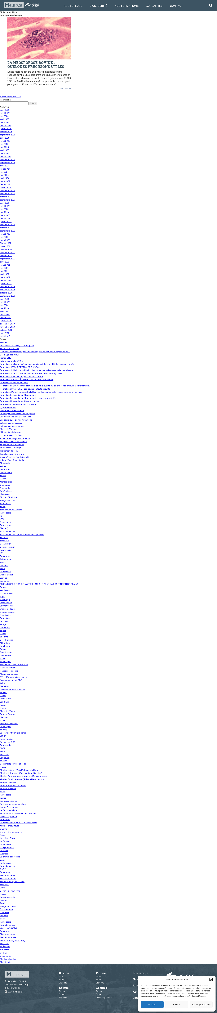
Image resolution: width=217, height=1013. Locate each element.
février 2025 (5, 156)
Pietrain (3, 705)
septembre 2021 (7, 258)
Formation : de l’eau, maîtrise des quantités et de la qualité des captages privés (37, 364)
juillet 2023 (5, 206)
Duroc (3, 708)
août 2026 (4, 110)
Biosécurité (98, 5)
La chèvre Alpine (8, 838)
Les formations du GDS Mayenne (15, 417)
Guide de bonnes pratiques (12, 689)
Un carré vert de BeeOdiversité (14, 457)
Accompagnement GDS (11, 680)
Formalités (5, 819)
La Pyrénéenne (7, 847)
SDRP (3, 736)
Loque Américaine (8, 801)
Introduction (5, 469)
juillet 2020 (5, 302)
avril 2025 (4, 150)
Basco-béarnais (7, 897)
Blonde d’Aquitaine (8, 497)
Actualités (154, 5)
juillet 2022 (5, 234)
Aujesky (3, 730)
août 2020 (4, 299)
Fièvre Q (4, 528)
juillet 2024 (5, 169)
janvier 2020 (6, 320)
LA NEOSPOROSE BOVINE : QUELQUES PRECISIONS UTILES (35, 64)
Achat (2, 568)
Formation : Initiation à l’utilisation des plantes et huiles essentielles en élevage (36, 370)
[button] (211, 979)
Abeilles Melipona (8, 788)
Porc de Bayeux (7, 714)
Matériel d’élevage (8, 429)
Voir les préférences (201, 1004)
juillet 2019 (5, 336)
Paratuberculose (7, 531)
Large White (5, 699)
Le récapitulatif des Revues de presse (17, 413)
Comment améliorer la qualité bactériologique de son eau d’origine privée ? (35, 351)
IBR (1, 516)
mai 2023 (4, 212)
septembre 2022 (7, 231)
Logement (4, 581)
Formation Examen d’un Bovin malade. (18, 404)
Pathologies (5, 513)
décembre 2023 (7, 190)
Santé (2, 506)
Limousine (5, 494)
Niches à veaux (7, 593)
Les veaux (5, 621)
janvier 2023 (6, 221)
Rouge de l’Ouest (8, 906)
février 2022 (5, 243)
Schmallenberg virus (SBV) (12, 881)
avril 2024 (4, 178)
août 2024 (4, 166)
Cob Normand (6, 652)
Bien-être (4, 578)
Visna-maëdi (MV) (8, 928)
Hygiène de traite (8, 407)
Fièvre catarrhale (8, 878)
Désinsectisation (7, 547)
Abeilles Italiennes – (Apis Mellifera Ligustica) (21, 773)
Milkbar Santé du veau (10, 432)
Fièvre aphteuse (7, 875)
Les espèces (73, 5)
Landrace (4, 702)
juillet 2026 (5, 113)
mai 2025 (4, 147)
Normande (5, 488)
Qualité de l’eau (7, 609)
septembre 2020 (7, 296)
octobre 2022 (6, 228)
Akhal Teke (5, 643)
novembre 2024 (7, 159)
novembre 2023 (7, 193)
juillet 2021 (5, 265)
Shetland (4, 637)
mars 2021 (5, 277)
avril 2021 (4, 274)
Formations (5, 571)
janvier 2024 (6, 187)
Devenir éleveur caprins (11, 832)
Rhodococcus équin (9, 671)
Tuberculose (6, 559)
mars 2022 (5, 240)
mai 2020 (4, 308)
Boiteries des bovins (9, 348)
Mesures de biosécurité (11, 509)
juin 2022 (4, 237)
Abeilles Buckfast (8, 782)
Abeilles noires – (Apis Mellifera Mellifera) (19, 770)
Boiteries (4, 537)
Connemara (5, 655)
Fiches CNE (5, 358)
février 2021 (5, 280)
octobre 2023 (6, 197)
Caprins (3, 829)
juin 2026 (4, 116)
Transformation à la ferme (12, 454)
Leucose (4, 565)
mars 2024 (5, 181)
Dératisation (5, 544)
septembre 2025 (7, 135)
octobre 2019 (6, 330)
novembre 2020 (7, 289)
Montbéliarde (6, 482)
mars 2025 (5, 153)
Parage (3, 587)
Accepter (152, 1004)
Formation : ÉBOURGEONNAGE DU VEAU (20, 367)
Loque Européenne (9, 807)
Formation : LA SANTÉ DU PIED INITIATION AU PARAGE (26, 379)
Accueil (3, 342)
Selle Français (6, 640)
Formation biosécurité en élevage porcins (19, 401)
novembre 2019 (7, 327)
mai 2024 (4, 175)
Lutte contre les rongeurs (11, 426)
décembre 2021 (7, 249)
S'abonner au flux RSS (10, 96)
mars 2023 (5, 215)
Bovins (3, 475)
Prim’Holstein (6, 491)
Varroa (3, 798)
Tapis (2, 596)
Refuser (177, 1004)
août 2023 (4, 203)
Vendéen (4, 915)
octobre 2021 (6, 255)
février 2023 (5, 218)
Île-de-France (6, 909)
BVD (2, 519)
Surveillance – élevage (10, 448)
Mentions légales (8, 959)
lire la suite (65, 89)
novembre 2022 (7, 224)
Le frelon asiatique (8, 810)
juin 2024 (4, 172)
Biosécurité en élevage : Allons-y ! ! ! (17, 345)
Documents (5, 956)
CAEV (2, 869)
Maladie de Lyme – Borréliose (14, 664)
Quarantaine (6, 472)
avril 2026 (4, 119)
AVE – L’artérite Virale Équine (13, 677)
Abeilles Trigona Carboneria (13, 785)
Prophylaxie (5, 550)
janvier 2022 (6, 246)
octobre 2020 (6, 293)
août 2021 (4, 262)
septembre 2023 (7, 200)
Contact (176, 5)
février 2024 (5, 184)
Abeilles (3, 760)
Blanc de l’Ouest (7, 711)
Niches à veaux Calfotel (11, 435)
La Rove (4, 850)
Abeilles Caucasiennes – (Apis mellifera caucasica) (23, 776)
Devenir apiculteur (8, 816)
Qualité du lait (6, 575)
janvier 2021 (6, 283)
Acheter (3, 466)
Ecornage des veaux (9, 355)
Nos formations (127, 5)
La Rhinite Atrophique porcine (14, 733)
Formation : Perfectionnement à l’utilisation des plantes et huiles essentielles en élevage (41, 392)
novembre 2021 (7, 252)
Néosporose (5, 522)
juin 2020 (4, 305)
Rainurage (5, 599)
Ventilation (5, 590)
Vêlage (3, 624)
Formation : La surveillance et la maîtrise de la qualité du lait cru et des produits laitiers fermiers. (45, 386)
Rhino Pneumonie (8, 668)
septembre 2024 (7, 162)
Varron (3, 562)
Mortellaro (4, 540)
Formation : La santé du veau (14, 382)
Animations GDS (7, 742)
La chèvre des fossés (10, 857)
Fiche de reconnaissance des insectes (18, 813)
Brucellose (5, 556)
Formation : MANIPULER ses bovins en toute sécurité (25, 389)
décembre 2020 (7, 286)
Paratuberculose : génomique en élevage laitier (22, 534)
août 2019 (4, 333)
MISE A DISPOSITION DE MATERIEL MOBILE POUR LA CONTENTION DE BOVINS (39, 584)
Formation (5, 618)
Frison (3, 649)
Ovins (2, 888)
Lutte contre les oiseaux (11, 423)
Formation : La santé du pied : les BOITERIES (21, 376)
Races (3, 479)
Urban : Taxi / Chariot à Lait (13, 460)
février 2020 (5, 317)
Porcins (3, 692)
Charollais (4, 912)
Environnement (7, 606)
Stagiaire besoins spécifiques (13, 441)
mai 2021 (4, 271)
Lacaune (4, 900)
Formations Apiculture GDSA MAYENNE (18, 822)
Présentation (6, 602)
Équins (3, 630)
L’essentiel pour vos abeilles (13, 764)
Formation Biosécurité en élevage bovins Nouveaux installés (28, 398)
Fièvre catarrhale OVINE (11, 361)
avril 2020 (4, 311)
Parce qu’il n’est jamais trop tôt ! (15, 438)
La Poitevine (6, 844)
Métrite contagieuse (9, 674)
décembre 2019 (7, 324)
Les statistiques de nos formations (16, 420)
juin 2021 (4, 268)
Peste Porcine (6, 739)
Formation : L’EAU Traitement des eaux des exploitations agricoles (31, 373)
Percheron (5, 646)
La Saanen (5, 841)
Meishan (4, 717)
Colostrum (5, 627)
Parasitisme (5, 525)
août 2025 (4, 138)
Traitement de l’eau (9, 451)
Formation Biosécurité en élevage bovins (19, 395)
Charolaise (5, 485)
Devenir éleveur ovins (10, 891)
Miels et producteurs (9, 826)
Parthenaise (5, 503)
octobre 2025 (6, 131)
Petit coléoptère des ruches (13, 804)
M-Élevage (5, 946)
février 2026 (5, 125)
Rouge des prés (7, 500)
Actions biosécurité (9, 723)
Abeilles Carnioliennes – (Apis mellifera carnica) (22, 779)
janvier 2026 (6, 128)
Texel (2, 903)
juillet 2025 (5, 141)
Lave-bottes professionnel (12, 410)
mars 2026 (5, 122)
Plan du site (5, 962)
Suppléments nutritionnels (12, 444)
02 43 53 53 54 (16, 991)
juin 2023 (4, 209)
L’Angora (4, 853)
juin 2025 (4, 144)
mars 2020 (5, 314)
